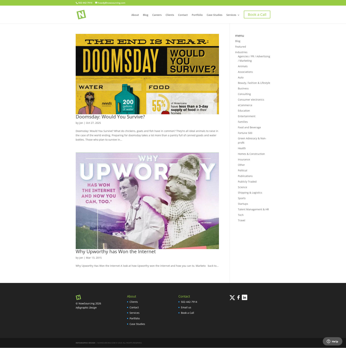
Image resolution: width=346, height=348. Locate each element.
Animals (243, 66)
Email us (186, 307)
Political (242, 170)
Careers (157, 15)
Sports (242, 198)
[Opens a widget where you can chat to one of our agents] (332, 341)
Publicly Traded (247, 181)
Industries (241, 52)
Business (243, 88)
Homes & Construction (251, 154)
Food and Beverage (249, 127)
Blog (145, 15)
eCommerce (245, 105)
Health (242, 148)
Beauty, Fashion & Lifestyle (254, 83)
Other (241, 165)
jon (81, 123)
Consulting (244, 94)
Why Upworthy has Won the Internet (116, 251)
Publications (245, 176)
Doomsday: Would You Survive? (110, 116)
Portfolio (197, 15)
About (135, 15)
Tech (241, 215)
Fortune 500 (245, 133)
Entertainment (246, 116)
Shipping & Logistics (250, 192)
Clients (170, 15)
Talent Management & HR (253, 209)
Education (244, 110)
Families (243, 121)
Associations (245, 72)
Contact (183, 15)
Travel (241, 220)
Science (242, 187)
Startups (243, 203)
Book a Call (187, 312)
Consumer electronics (251, 99)
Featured (240, 46)
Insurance (244, 159)
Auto (240, 77)
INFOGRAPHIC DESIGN (85, 343)
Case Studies (214, 15)
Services (231, 15)
